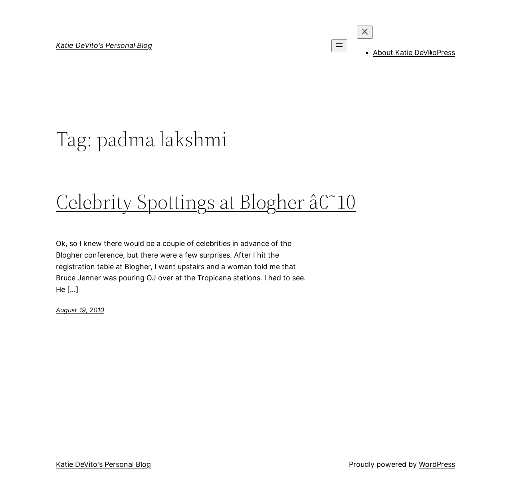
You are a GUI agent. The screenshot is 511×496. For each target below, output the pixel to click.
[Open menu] (339, 45)
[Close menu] (365, 32)
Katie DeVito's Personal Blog (104, 45)
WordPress (437, 464)
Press (446, 52)
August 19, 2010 (80, 310)
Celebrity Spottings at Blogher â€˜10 (206, 202)
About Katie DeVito (405, 52)
